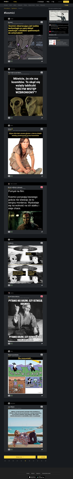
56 (21, 460)
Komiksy (9, 356)
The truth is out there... (15, 72)
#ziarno (20, 130)
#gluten (17, 130)
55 (25, 460)
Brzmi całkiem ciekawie (15, 187)
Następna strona (19, 457)
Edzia (10, 129)
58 (13, 460)
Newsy (37, 5)
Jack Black (11, 407)
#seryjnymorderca (22, 188)
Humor (10, 5)
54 (29, 460)
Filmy (48, 1)
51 (41, 460)
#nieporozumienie (18, 356)
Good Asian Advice (13, 296)
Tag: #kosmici (14, 8)
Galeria (15, 5)
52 (37, 460)
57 (17, 460)
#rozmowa (13, 408)
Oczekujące (41, 1)
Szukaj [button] (66, 5)
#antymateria (21, 23)
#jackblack (19, 408)
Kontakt (28, 473)
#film (14, 188)
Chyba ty (10, 243)
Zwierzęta (6, 5)
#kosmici (17, 23)
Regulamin (38, 473)
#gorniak (22, 130)
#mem (16, 188)
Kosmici (10, 22)
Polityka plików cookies (46, 473)
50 (45, 460)
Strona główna (7, 8)
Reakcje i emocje (32, 5)
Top (53, 1)
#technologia (14, 23)
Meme (9, 408)
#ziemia (13, 244)
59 (9, 460)
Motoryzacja (42, 5)
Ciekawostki (20, 5)
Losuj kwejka (43, 457)
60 (5, 460)
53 (33, 460)
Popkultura (9, 130)
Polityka (25, 5)
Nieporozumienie (13, 355)
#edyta (25, 130)
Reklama (32, 473)
